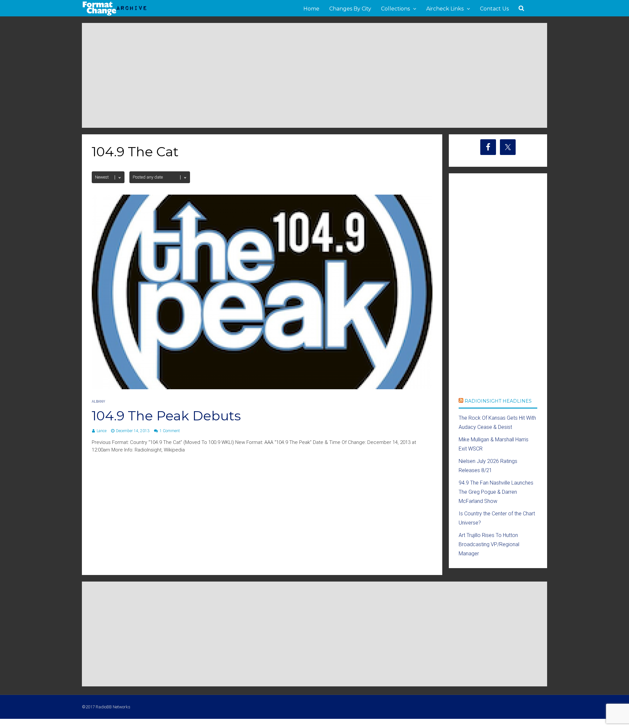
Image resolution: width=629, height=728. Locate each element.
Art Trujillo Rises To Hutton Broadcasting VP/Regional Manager (489, 544)
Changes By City (350, 9)
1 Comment (170, 431)
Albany (98, 401)
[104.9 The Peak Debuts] (262, 387)
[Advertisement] (314, 75)
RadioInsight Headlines (498, 401)
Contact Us (494, 9)
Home (311, 9)
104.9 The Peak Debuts (166, 416)
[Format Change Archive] (114, 14)
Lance (101, 431)
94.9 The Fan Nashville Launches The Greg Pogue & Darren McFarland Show (496, 492)
